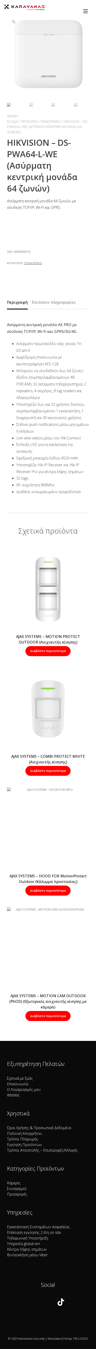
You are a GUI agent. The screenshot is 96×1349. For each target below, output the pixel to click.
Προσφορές (17, 1194)
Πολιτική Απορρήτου (24, 1133)
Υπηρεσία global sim (23, 1243)
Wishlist (13, 1095)
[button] (13, 21)
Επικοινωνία (17, 1083)
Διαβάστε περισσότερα (48, 651)
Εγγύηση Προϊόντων (24, 1144)
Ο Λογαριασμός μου (24, 1089)
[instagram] (45, 1303)
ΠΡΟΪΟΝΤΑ (29, 121)
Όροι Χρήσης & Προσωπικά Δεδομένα (39, 1127)
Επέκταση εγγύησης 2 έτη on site (34, 1232)
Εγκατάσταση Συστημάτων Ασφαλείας (38, 1226)
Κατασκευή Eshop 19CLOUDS (68, 1338)
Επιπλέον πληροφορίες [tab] (53, 302)
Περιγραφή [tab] (17, 302)
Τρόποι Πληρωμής (22, 1139)
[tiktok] (60, 1302)
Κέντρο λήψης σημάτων (27, 1249)
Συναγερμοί (51, 121)
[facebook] (32, 1303)
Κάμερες (14, 1182)
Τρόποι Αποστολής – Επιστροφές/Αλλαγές (42, 1150)
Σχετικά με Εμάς (20, 1078)
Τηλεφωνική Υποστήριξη (27, 1238)
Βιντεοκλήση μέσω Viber (27, 1254)
